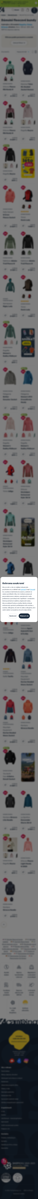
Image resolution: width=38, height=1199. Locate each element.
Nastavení (12, 616)
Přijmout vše (24, 616)
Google (32, 589)
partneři (23, 589)
